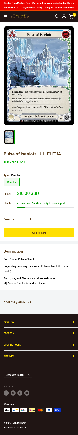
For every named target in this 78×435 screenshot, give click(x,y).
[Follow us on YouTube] (26, 393)
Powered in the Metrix (15, 427)
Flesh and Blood (14, 162)
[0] (71, 16)
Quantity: (9, 219)
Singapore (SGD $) (15, 374)
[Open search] (57, 16)
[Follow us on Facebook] (6, 393)
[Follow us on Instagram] (19, 393)
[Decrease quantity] (21, 219)
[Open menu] (5, 16)
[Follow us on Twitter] (13, 393)
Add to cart (39, 232)
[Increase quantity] (40, 219)
